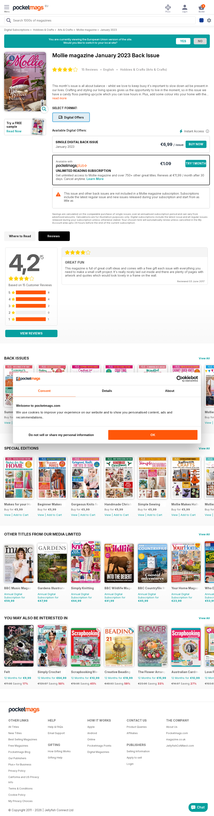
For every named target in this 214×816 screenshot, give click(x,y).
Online (91, 739)
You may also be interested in (36, 618)
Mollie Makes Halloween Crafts (185, 504)
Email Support (56, 733)
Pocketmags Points (99, 745)
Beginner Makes (50, 504)
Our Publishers (17, 758)
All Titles (13, 726)
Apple (91, 726)
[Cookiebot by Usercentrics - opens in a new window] (179, 379)
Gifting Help (55, 757)
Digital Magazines (98, 752)
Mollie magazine (86, 29)
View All (204, 358)
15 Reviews (90, 69)
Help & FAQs (55, 726)
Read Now (14, 131)
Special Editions (21, 448)
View (7, 422)
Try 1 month (196, 163)
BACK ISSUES (16, 358)
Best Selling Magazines (22, 739)
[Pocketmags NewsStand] (27, 8)
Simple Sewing (149, 504)
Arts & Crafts (65, 29)
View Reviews (31, 333)
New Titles (15, 733)
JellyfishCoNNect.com (180, 745)
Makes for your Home (18, 504)
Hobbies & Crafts (43, 29)
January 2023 (108, 29)
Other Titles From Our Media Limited (42, 534)
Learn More (95, 179)
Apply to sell (134, 757)
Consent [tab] (44, 391)
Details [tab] (107, 391)
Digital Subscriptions (16, 29)
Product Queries (137, 726)
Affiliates (132, 733)
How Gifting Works (59, 751)
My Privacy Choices (20, 801)
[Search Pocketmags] (8, 21)
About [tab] (169, 391)
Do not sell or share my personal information (61, 435)
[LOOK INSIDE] (25, 110)
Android (92, 733)
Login (130, 763)
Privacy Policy (16, 770)
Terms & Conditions (20, 788)
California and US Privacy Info (23, 779)
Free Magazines (18, 745)
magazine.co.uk (176, 739)
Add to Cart (20, 514)
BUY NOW (196, 144)
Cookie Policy (16, 794)
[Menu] (6, 7)
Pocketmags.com (177, 733)
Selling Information (138, 751)
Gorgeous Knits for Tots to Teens (85, 504)
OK (152, 435)
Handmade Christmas (118, 504)
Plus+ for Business (19, 764)
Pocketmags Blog (19, 752)
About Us (171, 726)
